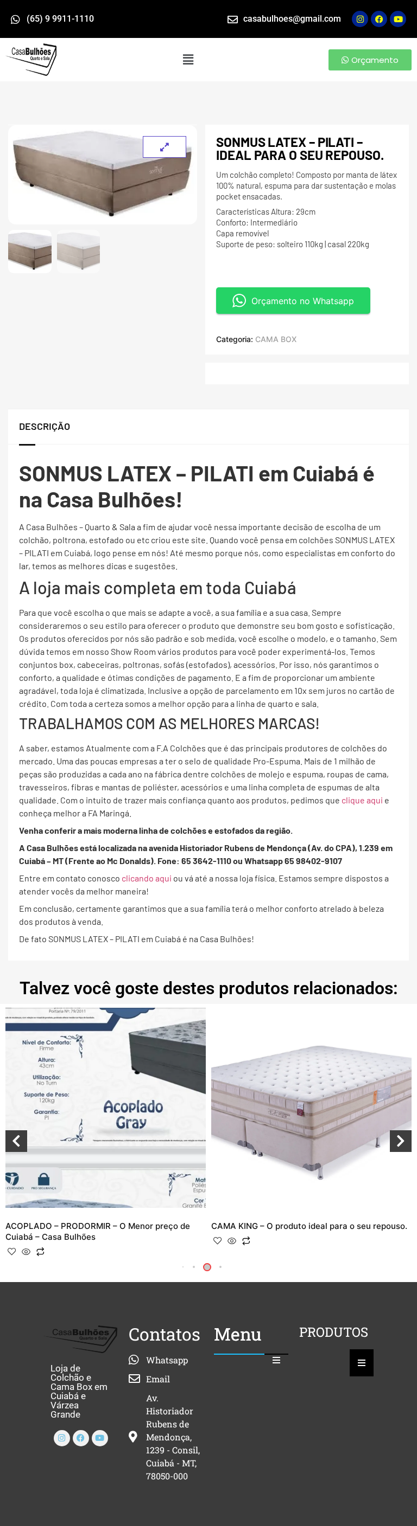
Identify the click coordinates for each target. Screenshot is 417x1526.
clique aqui (362, 800)
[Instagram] (360, 19)
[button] (188, 59)
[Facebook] (81, 1438)
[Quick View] (26, 1252)
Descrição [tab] (44, 426)
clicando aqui (147, 878)
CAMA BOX (275, 339)
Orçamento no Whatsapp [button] (302, 300)
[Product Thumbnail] (164, 147)
